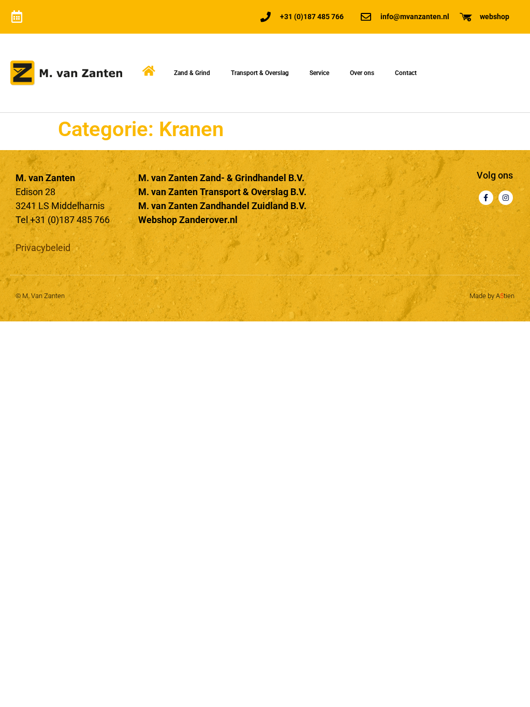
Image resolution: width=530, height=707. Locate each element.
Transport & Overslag (260, 73)
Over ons (362, 73)
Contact (406, 73)
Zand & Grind (192, 73)
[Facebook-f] (486, 197)
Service (319, 73)
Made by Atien (491, 296)
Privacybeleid (43, 247)
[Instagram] (505, 197)
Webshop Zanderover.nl (188, 219)
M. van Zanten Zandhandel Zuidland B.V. (222, 205)
